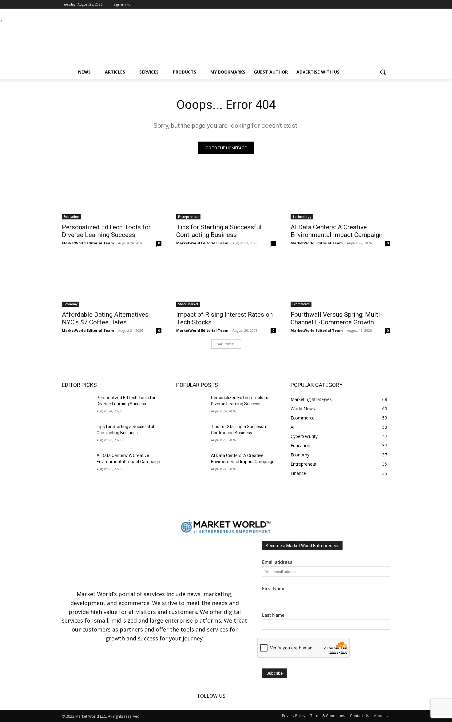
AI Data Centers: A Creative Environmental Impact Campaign (337, 231)
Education (71, 217)
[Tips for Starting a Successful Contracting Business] (226, 194)
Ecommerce (301, 304)
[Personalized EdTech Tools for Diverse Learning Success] (111, 194)
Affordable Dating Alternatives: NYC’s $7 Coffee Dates (106, 318)
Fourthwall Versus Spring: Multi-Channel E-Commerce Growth (336, 318)
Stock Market (188, 304)
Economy (70, 304)
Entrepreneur (188, 217)
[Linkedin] (378, 4)
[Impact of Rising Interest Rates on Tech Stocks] (226, 282)
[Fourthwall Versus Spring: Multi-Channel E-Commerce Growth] (340, 282)
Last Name (273, 615)
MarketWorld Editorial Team (88, 243)
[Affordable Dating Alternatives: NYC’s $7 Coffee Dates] (111, 282)
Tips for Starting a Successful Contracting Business (219, 231)
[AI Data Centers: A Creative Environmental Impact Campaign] (340, 194)
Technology (301, 217)
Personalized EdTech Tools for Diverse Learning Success (106, 231)
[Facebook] (369, 4)
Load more (224, 344)
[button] (382, 72)
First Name (274, 589)
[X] (386, 4)
